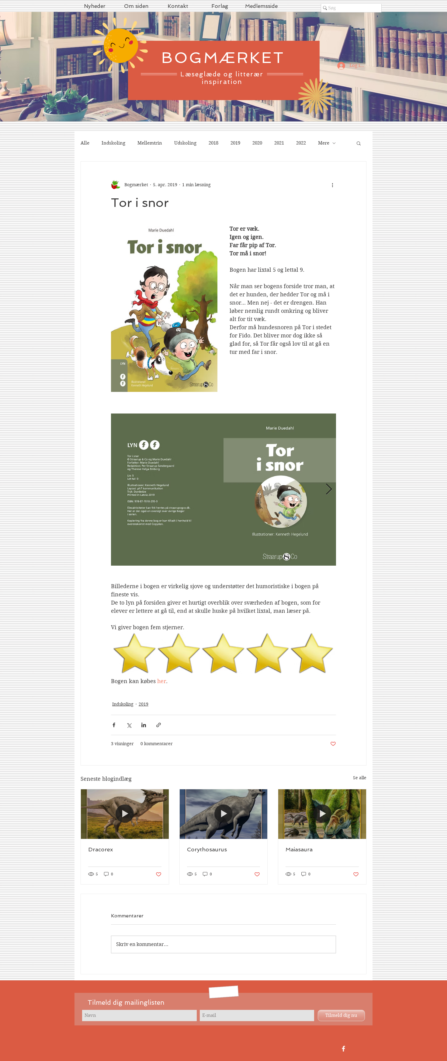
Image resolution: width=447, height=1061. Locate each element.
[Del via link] (158, 725)
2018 (213, 143)
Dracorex (100, 849)
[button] (359, 143)
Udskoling (185, 143)
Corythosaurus (207, 849)
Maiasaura (299, 849)
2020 (257, 143)
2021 (279, 143)
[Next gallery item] (328, 490)
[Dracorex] (125, 814)
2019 (235, 143)
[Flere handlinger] (332, 184)
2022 (301, 143)
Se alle (359, 777)
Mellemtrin (149, 143)
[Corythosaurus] (224, 814)
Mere (323, 143)
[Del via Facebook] (114, 725)
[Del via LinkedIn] (144, 725)
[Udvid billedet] (223, 490)
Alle (85, 143)
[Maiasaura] (322, 814)
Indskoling (113, 143)
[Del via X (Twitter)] (129, 725)
